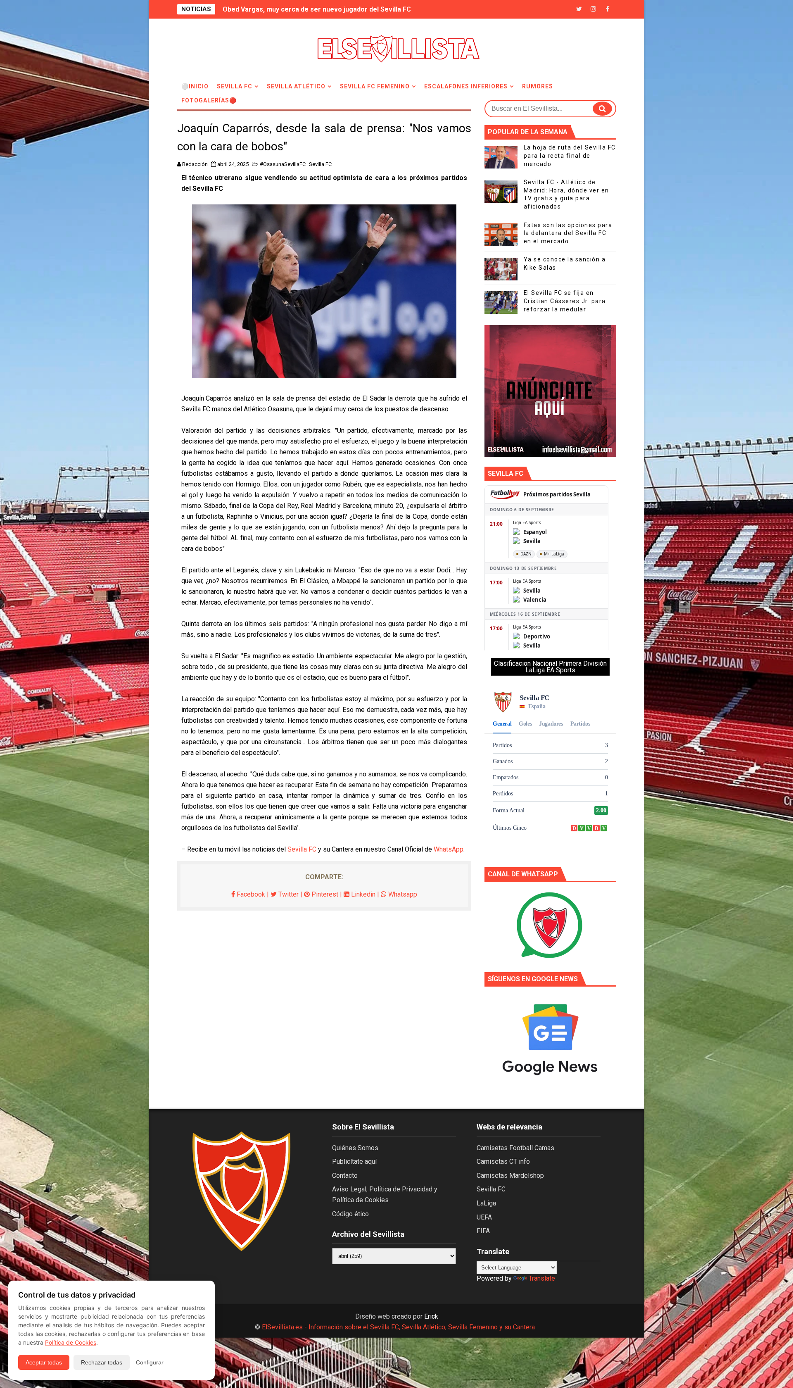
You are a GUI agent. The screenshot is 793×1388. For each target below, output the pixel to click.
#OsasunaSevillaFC (283, 164)
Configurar (150, 1362)
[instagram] (593, 9)
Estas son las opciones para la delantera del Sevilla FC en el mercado (568, 233)
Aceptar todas (44, 1362)
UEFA (484, 1217)
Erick (431, 1316)
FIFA (483, 1231)
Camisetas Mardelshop (510, 1175)
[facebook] (608, 9)
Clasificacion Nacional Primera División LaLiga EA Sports (550, 667)
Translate (542, 1278)
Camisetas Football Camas (515, 1148)
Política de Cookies (70, 1342)
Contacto (345, 1175)
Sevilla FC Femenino (375, 86)
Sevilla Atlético (296, 86)
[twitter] (579, 9)
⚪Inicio (195, 86)
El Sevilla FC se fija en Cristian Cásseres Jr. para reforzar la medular (565, 300)
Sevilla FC (234, 86)
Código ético (350, 1214)
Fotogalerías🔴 (209, 100)
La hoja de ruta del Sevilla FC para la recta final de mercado (570, 155)
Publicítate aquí (354, 1161)
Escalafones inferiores (466, 86)
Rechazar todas (101, 1362)
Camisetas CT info (503, 1161)
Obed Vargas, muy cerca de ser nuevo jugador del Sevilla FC (317, 9)
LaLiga (486, 1203)
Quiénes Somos (355, 1148)
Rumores (537, 86)
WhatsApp (448, 849)
